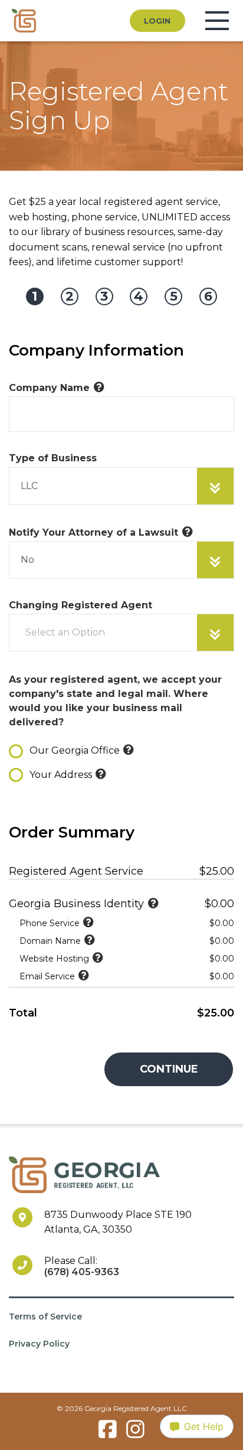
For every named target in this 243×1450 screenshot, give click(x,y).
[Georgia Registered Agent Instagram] (135, 1436)
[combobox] (121, 486)
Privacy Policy (39, 1343)
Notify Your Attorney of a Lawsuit (93, 532)
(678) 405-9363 (81, 1272)
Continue (169, 1069)
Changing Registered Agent (80, 605)
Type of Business (53, 458)
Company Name (49, 387)
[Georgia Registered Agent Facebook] (107, 1436)
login (157, 20)
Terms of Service (45, 1316)
